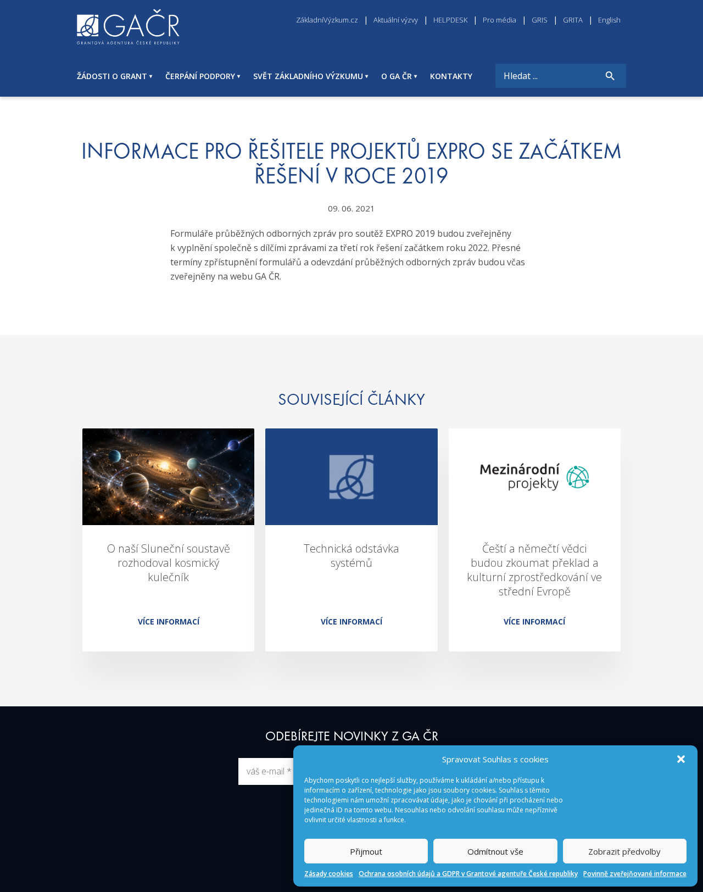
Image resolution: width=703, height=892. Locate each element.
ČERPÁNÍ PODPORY (200, 76)
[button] (681, 759)
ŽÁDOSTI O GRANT (112, 76)
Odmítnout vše (495, 851)
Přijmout (366, 851)
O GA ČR (396, 76)
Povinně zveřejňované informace (635, 873)
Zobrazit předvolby (624, 851)
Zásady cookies (328, 873)
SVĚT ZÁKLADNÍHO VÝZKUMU (308, 76)
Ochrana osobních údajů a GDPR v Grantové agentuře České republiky (468, 873)
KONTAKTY (451, 76)
